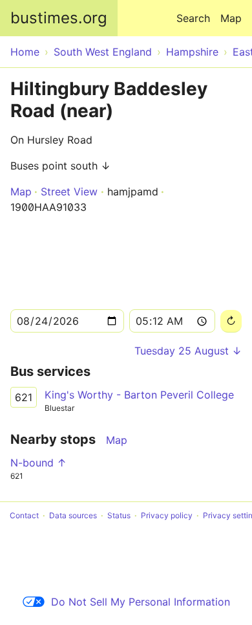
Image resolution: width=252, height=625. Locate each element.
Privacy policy (167, 515)
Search (193, 18)
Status (119, 515)
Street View (69, 191)
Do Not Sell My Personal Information (140, 601)
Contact (24, 515)
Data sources (73, 515)
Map (231, 18)
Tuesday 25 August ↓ (188, 350)
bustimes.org (58, 17)
